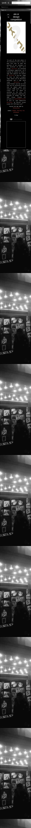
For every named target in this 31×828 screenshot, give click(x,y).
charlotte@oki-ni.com (20, 99)
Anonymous (16, 108)
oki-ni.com (14, 68)
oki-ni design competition (16, 17)
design (14, 110)
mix (23, 110)
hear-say (19, 110)
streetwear (16, 112)
